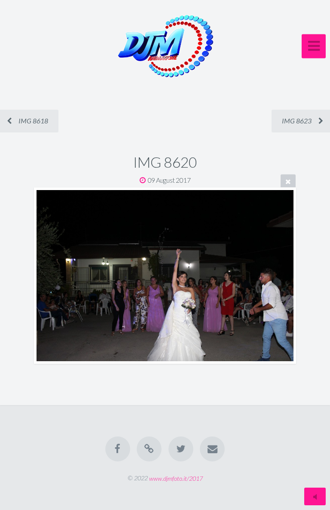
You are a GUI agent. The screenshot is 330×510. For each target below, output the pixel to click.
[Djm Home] (149, 448)
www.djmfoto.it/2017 (176, 478)
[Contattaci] (212, 448)
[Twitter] (180, 448)
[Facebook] (117, 448)
